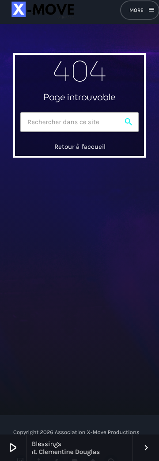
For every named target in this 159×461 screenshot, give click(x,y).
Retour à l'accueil (80, 147)
